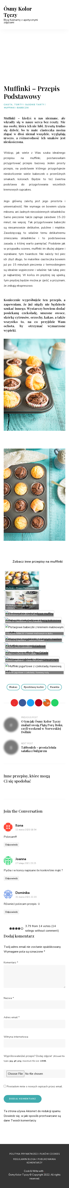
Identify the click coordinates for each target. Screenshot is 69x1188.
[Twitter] (30, 702)
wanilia (55, 687)
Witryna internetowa (16, 1037)
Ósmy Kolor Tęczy (18, 12)
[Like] (14, 702)
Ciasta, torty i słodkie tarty (24, 104)
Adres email (12, 1017)
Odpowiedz (11, 844)
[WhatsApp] (55, 702)
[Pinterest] (38, 702)
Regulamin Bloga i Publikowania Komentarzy (34, 1161)
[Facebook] (22, 702)
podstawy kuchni (34, 687)
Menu (61, 14)
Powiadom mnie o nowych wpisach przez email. (35, 1086)
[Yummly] (46, 702)
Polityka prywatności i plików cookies (34, 1153)
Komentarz (11, 962)
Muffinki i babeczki (16, 107)
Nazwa (9, 998)
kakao (14, 687)
